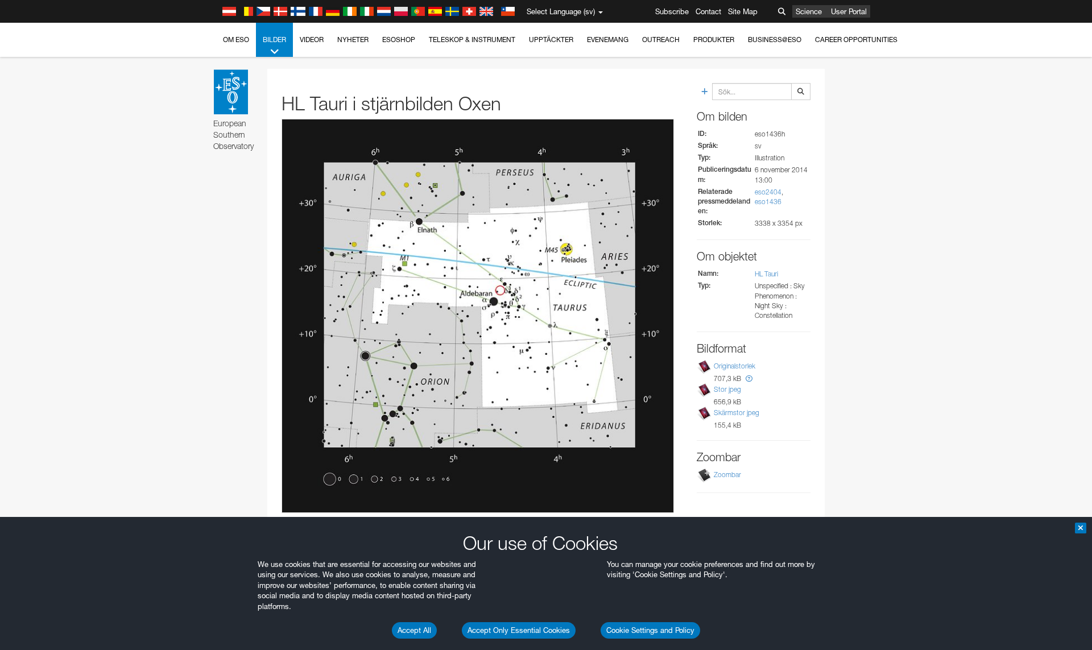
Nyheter (353, 39)
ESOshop (398, 39)
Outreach (661, 39)
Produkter (713, 39)
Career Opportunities (856, 39)
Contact (708, 11)
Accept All (414, 630)
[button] (749, 378)
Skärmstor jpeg (736, 412)
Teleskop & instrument (472, 39)
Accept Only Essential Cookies (519, 630)
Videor (312, 39)
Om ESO (236, 39)
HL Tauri (766, 274)
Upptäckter (551, 39)
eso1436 (768, 201)
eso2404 (768, 192)
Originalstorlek (734, 366)
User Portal (849, 11)
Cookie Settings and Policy (650, 630)
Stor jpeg (727, 389)
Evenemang (607, 39)
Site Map (743, 11)
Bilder (274, 39)
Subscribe (672, 11)
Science (809, 11)
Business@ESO (774, 39)
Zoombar (727, 474)
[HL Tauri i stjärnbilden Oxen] (477, 315)
